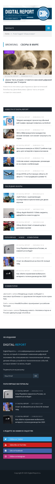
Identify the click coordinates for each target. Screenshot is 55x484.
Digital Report (13, 76)
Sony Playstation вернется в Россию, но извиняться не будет (31, 249)
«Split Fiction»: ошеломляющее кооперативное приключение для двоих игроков (32, 199)
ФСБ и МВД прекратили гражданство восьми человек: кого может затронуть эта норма (33, 135)
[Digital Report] (27, 13)
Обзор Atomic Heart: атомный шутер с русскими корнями (31, 226)
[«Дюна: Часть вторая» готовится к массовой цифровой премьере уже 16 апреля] (27, 63)
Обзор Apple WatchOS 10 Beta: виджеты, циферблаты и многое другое (32, 214)
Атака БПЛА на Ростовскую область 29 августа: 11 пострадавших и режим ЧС (31, 175)
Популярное (10, 237)
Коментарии (32, 237)
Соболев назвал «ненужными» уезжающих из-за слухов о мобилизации (33, 162)
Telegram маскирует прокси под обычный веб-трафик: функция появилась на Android (33, 121)
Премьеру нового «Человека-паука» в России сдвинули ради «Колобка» (27, 311)
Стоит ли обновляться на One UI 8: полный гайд (33, 262)
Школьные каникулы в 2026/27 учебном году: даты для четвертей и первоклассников (34, 149)
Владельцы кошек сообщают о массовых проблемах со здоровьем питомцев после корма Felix (27, 296)
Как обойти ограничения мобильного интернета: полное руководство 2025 (31, 275)
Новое (21, 237)
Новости (9, 52)
